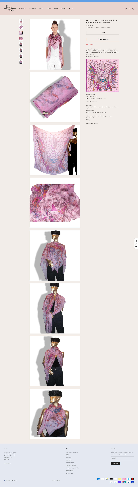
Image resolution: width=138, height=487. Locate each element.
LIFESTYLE (63, 8)
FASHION (49, 8)
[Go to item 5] (21, 44)
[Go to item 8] (21, 61)
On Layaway (69, 470)
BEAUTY (56, 8)
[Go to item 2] (21, 27)
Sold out (103, 32)
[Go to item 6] (21, 50)
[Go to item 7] (21, 56)
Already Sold (69, 473)
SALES (70, 8)
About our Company (72, 452)
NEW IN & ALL (22, 8)
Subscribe (115, 463)
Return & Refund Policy (72, 468)
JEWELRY (41, 8)
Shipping (68, 460)
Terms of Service (71, 465)
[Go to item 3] (21, 33)
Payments (69, 457)
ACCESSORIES (32, 8)
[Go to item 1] (21, 21)
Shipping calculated (99, 27)
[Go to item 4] (21, 38)
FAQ (67, 454)
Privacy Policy (70, 462)
